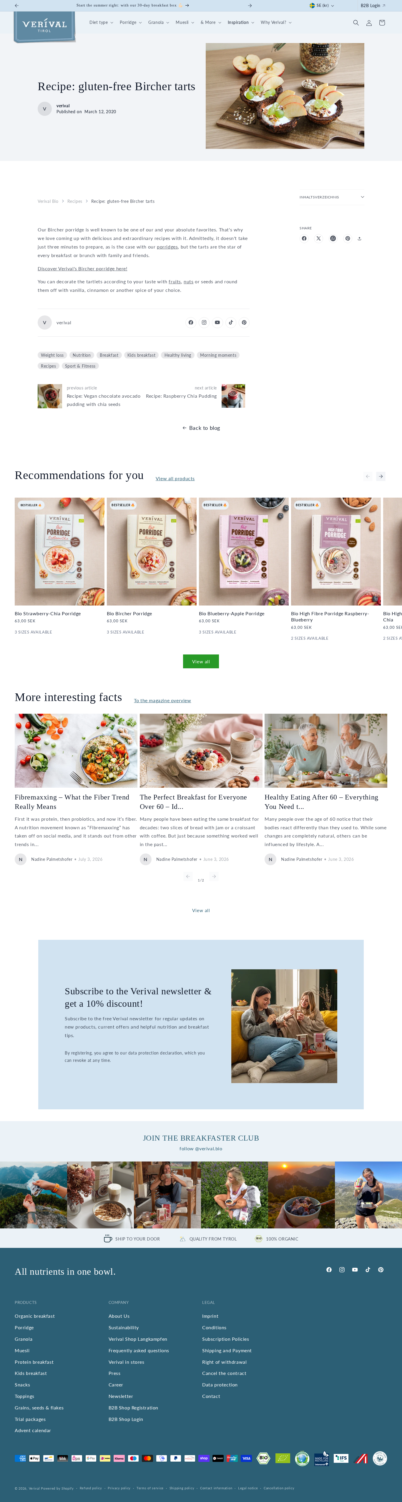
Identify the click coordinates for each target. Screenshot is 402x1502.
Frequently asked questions (139, 1350)
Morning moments (218, 354)
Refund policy (91, 1488)
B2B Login (371, 5)
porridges (167, 246)
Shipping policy (182, 1488)
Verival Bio (48, 201)
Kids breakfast (141, 354)
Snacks (22, 1384)
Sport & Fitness (80, 365)
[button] (100, 22)
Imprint (210, 1316)
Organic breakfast (35, 1316)
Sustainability (124, 1327)
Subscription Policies (225, 1338)
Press (115, 1373)
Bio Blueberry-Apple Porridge (232, 613)
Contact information (216, 1488)
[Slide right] (380, 476)
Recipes (74, 201)
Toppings (24, 1396)
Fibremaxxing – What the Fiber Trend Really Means (72, 801)
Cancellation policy (279, 1488)
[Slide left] (367, 476)
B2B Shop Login (126, 1419)
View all (201, 661)
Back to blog (204, 428)
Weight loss (52, 354)
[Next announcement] (249, 5)
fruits (175, 281)
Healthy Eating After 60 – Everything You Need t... (321, 801)
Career (116, 1384)
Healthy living (178, 354)
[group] (33, 1195)
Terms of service (150, 1488)
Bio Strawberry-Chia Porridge (48, 613)
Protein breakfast (34, 1361)
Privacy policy (119, 1488)
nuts (188, 281)
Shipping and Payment (227, 1350)
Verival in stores (126, 1361)
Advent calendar (33, 1430)
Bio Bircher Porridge (129, 613)
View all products (175, 478)
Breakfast (109, 354)
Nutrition (82, 354)
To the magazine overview (162, 700)
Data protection (220, 1384)
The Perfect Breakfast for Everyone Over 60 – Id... (193, 801)
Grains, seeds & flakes (39, 1407)
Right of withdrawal (224, 1361)
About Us (119, 1316)
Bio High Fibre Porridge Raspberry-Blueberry (330, 617)
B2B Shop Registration (134, 1407)
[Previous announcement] (16, 5)
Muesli (22, 1350)
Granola (23, 1338)
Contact (211, 1396)
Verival (34, 1488)
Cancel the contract (224, 1373)
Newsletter (121, 1396)
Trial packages (30, 1419)
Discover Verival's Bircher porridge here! (82, 268)
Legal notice (248, 1488)
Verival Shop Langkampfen (138, 1338)
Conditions (214, 1327)
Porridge (24, 1327)
